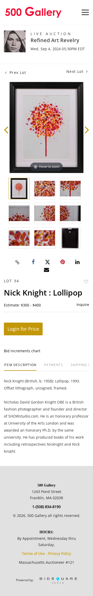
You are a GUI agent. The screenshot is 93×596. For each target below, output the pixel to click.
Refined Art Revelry (54, 40)
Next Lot (75, 71)
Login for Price (23, 329)
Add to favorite (86, 282)
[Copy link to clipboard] (17, 262)
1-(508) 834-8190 (46, 506)
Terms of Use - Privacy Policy (46, 553)
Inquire (82, 304)
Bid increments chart (22, 350)
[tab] (20, 367)
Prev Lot (17, 72)
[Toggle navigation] (85, 12)
